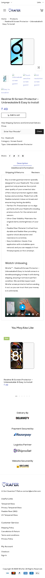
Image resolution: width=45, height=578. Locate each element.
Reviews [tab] (36, 173)
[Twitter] (14, 156)
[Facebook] (10, 156)
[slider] (12, 314)
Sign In (4, 555)
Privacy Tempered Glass (11, 508)
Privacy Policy (7, 539)
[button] (42, 11)
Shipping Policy (7, 528)
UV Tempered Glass (9, 515)
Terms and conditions (10, 535)
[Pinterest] (23, 156)
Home (3, 19)
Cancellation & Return (10, 532)
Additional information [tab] (22, 168)
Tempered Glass (8, 504)
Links (39, 2)
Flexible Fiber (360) (9, 511)
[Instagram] (18, 156)
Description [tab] (22, 163)
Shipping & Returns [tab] (14, 173)
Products (14, 19)
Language (5, 2)
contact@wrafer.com (31, 491)
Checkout (5, 552)
